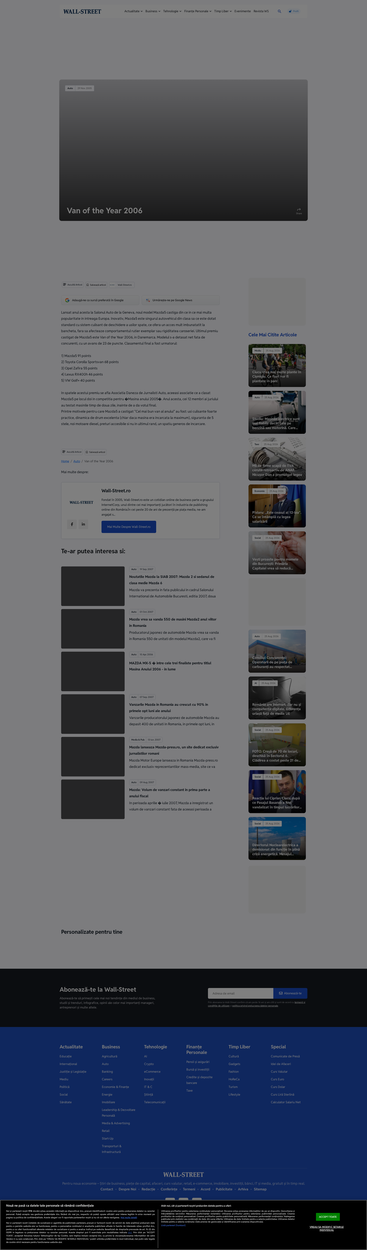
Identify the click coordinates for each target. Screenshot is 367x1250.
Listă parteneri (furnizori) (173, 1225)
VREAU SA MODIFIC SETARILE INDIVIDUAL (327, 1229)
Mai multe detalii (129, 1217)
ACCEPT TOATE (328, 1216)
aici (130, 1232)
